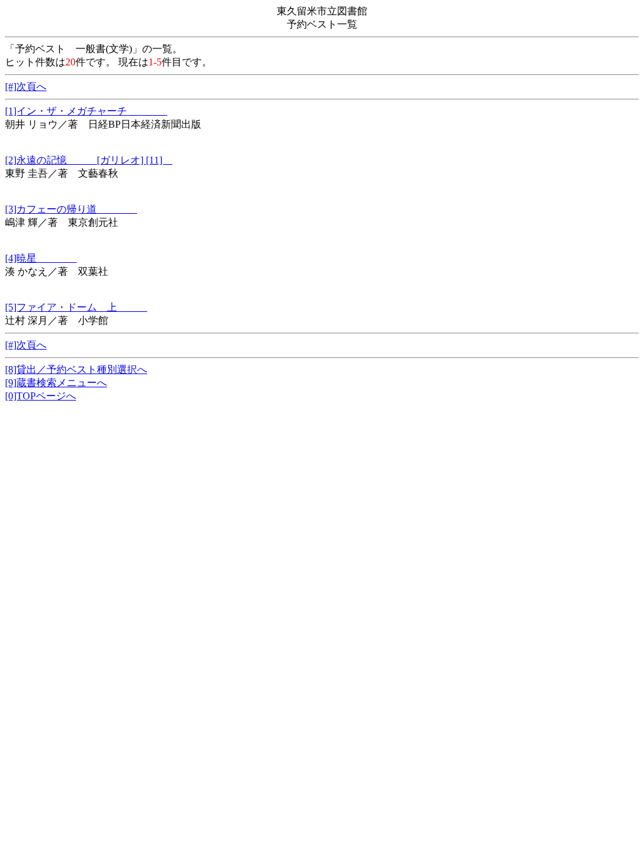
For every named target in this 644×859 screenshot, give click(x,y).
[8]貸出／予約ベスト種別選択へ (76, 369)
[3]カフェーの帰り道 (71, 209)
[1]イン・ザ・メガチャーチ (86, 111)
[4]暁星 (41, 258)
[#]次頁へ (26, 86)
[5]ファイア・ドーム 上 (76, 307)
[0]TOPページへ (40, 396)
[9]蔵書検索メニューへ (56, 382)
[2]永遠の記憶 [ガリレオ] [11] (88, 160)
